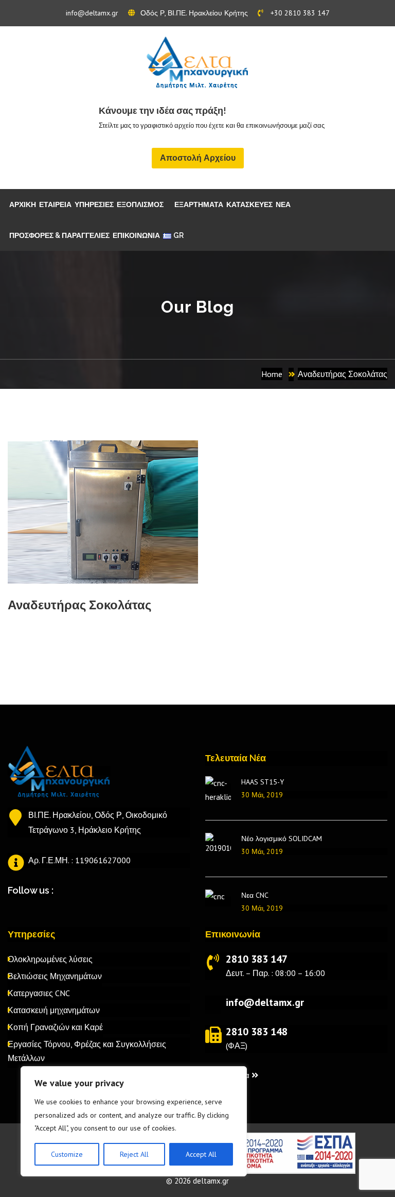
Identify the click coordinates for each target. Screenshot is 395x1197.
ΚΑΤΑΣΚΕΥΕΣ (249, 204)
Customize (67, 1154)
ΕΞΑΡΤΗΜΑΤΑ (198, 204)
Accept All (201, 1154)
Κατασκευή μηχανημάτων (54, 1010)
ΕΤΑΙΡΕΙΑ (55, 204)
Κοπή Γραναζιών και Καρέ (55, 1027)
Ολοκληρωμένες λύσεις (50, 959)
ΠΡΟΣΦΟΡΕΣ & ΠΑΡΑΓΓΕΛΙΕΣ (59, 235)
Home (271, 374)
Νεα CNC (254, 895)
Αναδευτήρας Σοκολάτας (342, 374)
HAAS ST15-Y (262, 781)
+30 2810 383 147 (299, 13)
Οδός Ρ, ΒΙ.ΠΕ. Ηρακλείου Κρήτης (194, 13)
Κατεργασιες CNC (39, 993)
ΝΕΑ (283, 204)
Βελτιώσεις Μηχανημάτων (55, 976)
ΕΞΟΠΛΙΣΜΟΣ (140, 204)
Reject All (134, 1154)
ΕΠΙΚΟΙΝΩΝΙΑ (136, 235)
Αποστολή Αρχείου (198, 158)
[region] (134, 1121)
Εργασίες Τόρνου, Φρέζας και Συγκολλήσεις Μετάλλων (87, 1051)
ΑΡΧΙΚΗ (22, 204)
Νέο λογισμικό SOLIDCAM (281, 838)
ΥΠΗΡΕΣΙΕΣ (94, 204)
